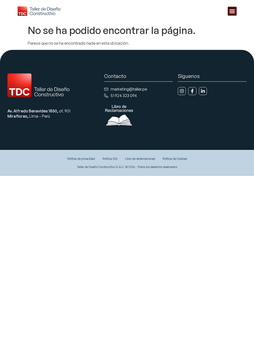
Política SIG (110, 158)
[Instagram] (182, 91)
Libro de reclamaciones (140, 158)
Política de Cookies (174, 158)
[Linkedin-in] (203, 91)
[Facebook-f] (192, 91)
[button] (232, 11)
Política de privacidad (81, 158)
